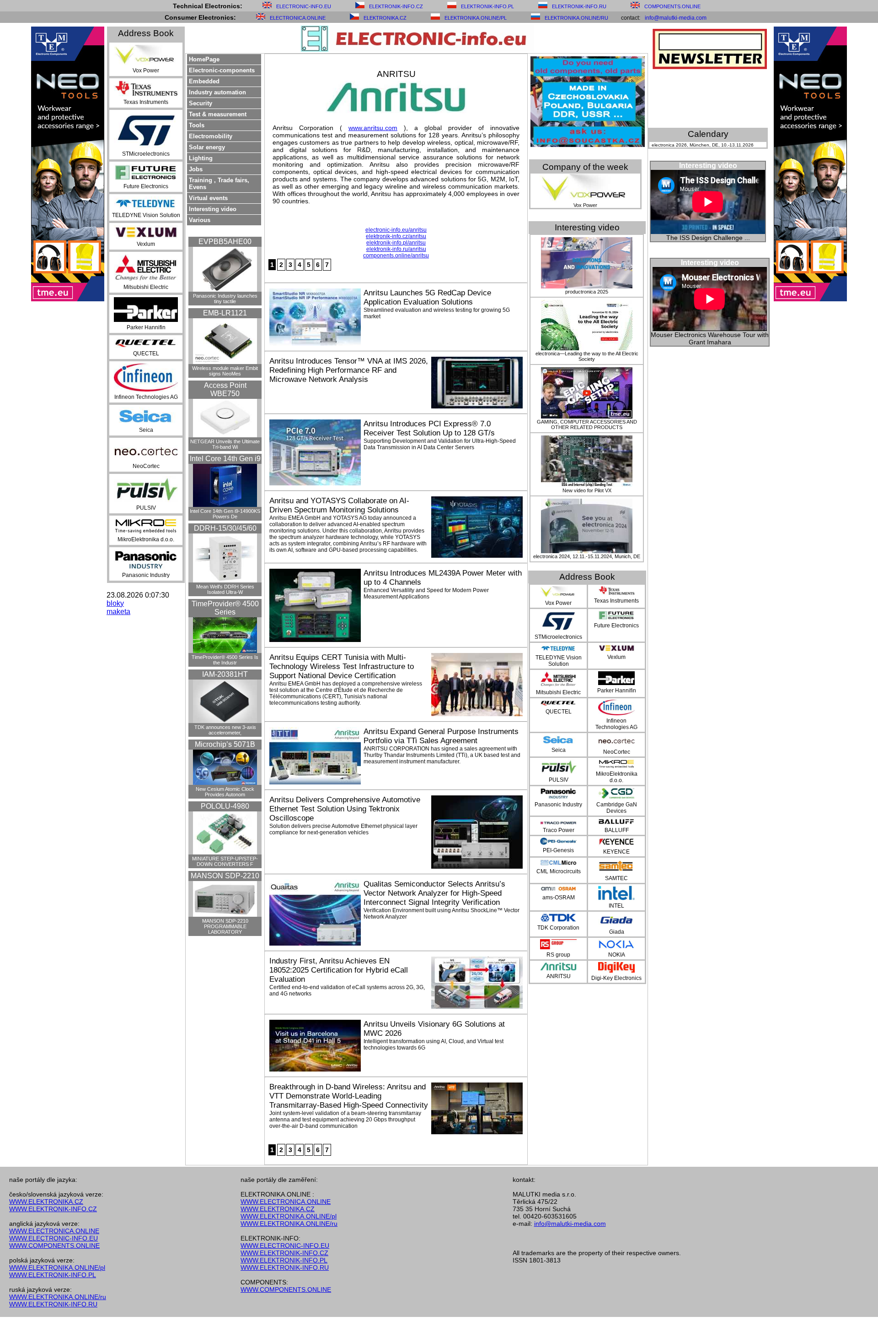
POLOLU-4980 (225, 806)
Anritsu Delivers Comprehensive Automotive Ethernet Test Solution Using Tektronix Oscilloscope (344, 808)
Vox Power (146, 70)
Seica (146, 430)
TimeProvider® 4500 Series (225, 608)
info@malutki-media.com (676, 18)
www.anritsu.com (372, 127)
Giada (616, 932)
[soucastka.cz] (587, 144)
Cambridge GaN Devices (616, 807)
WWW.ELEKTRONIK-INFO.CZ (53, 1209)
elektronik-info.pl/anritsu (396, 242)
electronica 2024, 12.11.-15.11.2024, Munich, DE (586, 556)
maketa (118, 611)
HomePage (204, 59)
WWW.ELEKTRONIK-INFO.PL (52, 1274)
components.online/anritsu (396, 255)
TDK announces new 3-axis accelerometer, (225, 729)
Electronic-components (222, 70)
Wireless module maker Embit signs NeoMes (225, 370)
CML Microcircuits (558, 871)
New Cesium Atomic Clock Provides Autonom (225, 791)
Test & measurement (217, 114)
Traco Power (558, 830)
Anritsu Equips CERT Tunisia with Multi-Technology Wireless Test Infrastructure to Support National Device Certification (341, 666)
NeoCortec (146, 466)
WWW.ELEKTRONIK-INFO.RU (53, 1304)
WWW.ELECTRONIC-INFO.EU (53, 1238)
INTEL (616, 906)
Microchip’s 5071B (225, 744)
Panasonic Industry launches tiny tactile (225, 298)
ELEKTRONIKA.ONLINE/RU (576, 18)
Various (199, 220)
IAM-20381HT (225, 674)
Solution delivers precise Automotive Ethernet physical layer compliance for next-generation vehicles (343, 829)
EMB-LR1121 (225, 313)
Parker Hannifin (146, 327)
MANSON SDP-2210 (225, 876)
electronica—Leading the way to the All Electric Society (586, 356)
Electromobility (210, 136)
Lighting (201, 158)
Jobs (196, 169)
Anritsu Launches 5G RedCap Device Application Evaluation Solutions (427, 297)
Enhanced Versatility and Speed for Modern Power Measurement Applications (426, 593)
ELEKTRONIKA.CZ (385, 18)
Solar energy (207, 147)
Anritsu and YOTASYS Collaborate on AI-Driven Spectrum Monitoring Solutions (339, 505)
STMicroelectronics (146, 154)
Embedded (204, 81)
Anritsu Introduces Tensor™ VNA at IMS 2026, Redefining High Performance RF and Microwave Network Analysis (348, 370)
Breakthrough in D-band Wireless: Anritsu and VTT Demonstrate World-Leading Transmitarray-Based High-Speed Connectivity (348, 1096)
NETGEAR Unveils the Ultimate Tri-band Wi (225, 444)
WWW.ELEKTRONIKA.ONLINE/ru (57, 1296)
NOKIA (616, 955)
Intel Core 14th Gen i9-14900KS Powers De (225, 513)
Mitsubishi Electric (145, 287)
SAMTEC (616, 878)
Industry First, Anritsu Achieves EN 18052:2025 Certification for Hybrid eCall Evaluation (338, 970)
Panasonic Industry (146, 575)
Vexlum (146, 244)
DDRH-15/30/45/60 (225, 528)
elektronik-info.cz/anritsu (396, 236)
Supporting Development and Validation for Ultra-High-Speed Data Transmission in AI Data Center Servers (440, 444)
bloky (115, 603)
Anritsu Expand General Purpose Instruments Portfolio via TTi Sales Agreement (441, 736)
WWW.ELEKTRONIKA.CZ (46, 1201)
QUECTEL (146, 353)
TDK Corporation (558, 928)
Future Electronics (145, 186)
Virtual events (208, 198)
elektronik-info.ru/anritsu (396, 249)
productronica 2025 (586, 291)
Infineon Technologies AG (146, 397)
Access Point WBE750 (225, 389)
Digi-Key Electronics (616, 978)
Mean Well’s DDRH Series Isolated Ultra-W (225, 589)
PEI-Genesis (558, 850)
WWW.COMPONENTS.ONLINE (54, 1245)
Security (200, 103)
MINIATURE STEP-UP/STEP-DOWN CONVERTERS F (225, 861)
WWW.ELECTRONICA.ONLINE (54, 1231)
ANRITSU (558, 976)
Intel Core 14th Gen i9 (225, 458)
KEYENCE (616, 852)
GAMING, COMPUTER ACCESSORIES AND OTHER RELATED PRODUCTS (587, 424)
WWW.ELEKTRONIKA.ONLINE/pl (57, 1267)
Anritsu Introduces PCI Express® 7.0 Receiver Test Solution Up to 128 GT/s (429, 428)
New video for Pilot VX (586, 490)
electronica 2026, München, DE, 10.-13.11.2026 (703, 144)
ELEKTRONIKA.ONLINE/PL (475, 18)
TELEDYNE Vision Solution (146, 215)
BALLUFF (617, 830)
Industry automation (217, 92)
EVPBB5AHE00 (225, 241)
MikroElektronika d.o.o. (146, 539)
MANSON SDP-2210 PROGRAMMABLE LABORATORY (225, 926)
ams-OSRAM (558, 897)
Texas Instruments (145, 102)
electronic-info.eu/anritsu (396, 230)
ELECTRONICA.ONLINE (298, 18)
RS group (558, 955)
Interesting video (212, 209)
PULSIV (146, 508)
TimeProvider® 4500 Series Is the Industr (225, 659)
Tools (196, 125)
